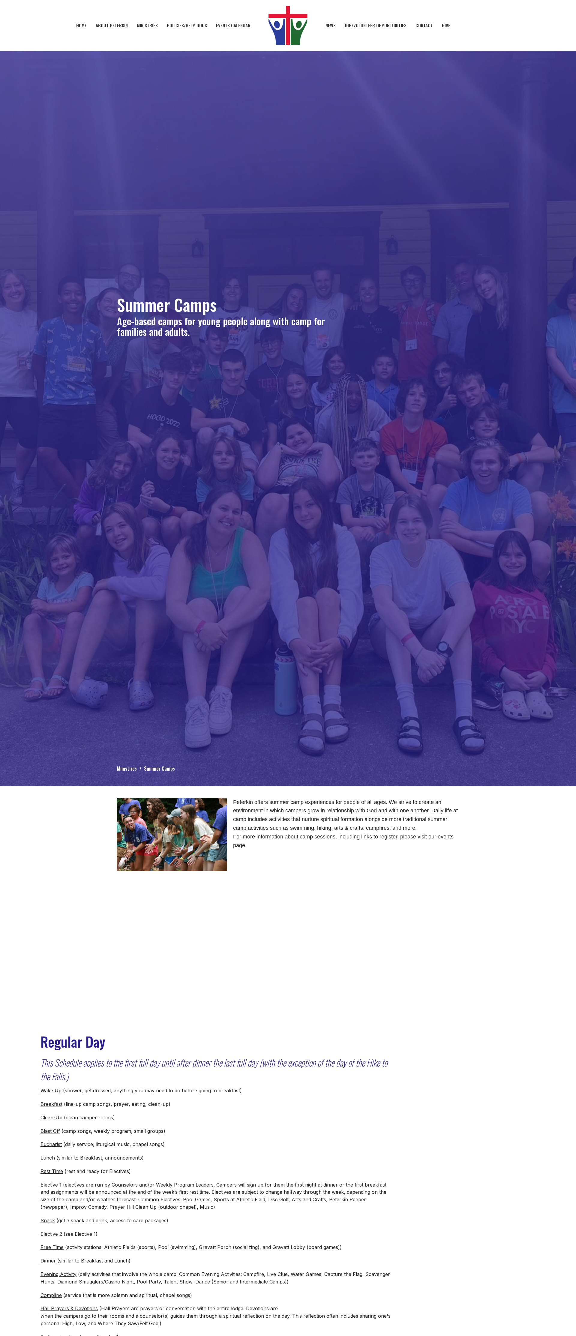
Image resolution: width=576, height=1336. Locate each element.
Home (81, 25)
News (331, 25)
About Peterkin (112, 25)
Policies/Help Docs (187, 25)
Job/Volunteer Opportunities (375, 25)
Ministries (147, 25)
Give (446, 25)
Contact (424, 25)
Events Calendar (233, 25)
